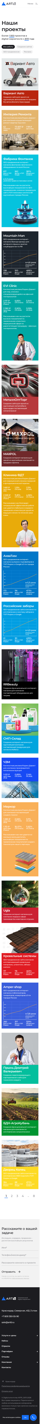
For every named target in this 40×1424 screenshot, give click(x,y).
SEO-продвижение (11, 52)
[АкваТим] (20, 574)
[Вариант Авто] (20, 82)
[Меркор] (20, 839)
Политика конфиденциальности (16, 1386)
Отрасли (6, 1346)
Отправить (9, 1271)
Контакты (6, 1367)
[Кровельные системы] (20, 952)
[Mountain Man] (20, 254)
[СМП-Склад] (20, 728)
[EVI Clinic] (20, 321)
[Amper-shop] (20, 1006)
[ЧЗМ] (20, 778)
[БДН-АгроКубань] (20, 1112)
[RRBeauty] (20, 674)
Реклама (27, 52)
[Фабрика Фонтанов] (20, 191)
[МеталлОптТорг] (20, 390)
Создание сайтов (24, 47)
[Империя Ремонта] (20, 130)
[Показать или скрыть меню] (31, 3)
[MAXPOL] (20, 442)
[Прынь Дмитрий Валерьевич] (20, 1058)
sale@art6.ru (8, 1322)
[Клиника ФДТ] (20, 509)
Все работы (8, 47)
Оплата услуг (7, 1391)
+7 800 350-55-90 (10, 1316)
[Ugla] (20, 902)
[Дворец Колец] (20, 1164)
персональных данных (20, 1278)
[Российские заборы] (20, 623)
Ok (25, 1417)
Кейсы (5, 1341)
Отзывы (5, 1357)
